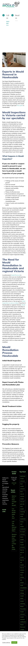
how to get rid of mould (22, 553)
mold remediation (23, 587)
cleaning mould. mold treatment (22, 515)
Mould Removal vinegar (22, 627)
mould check (22, 597)
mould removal (22, 613)
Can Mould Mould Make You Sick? (13, 513)
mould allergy (22, 592)
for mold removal (22, 533)
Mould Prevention (23, 608)
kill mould (22, 581)
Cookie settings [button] (6, 642)
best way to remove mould (22, 495)
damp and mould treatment (22, 525)
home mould (22, 538)
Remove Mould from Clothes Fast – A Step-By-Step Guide (14, 542)
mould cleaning (22, 602)
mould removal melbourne (23, 619)
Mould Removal (15, 275)
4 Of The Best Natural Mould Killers (14, 526)
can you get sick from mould (22, 505)
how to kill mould (22, 562)
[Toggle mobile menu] (25, 2)
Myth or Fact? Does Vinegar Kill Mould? (14, 500)
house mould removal (22, 545)
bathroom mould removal (22, 479)
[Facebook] (2, 515)
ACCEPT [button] (14, 642)
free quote (20, 105)
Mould (23, 305)
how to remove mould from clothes (22, 572)
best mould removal (22, 486)
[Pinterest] (4, 515)
